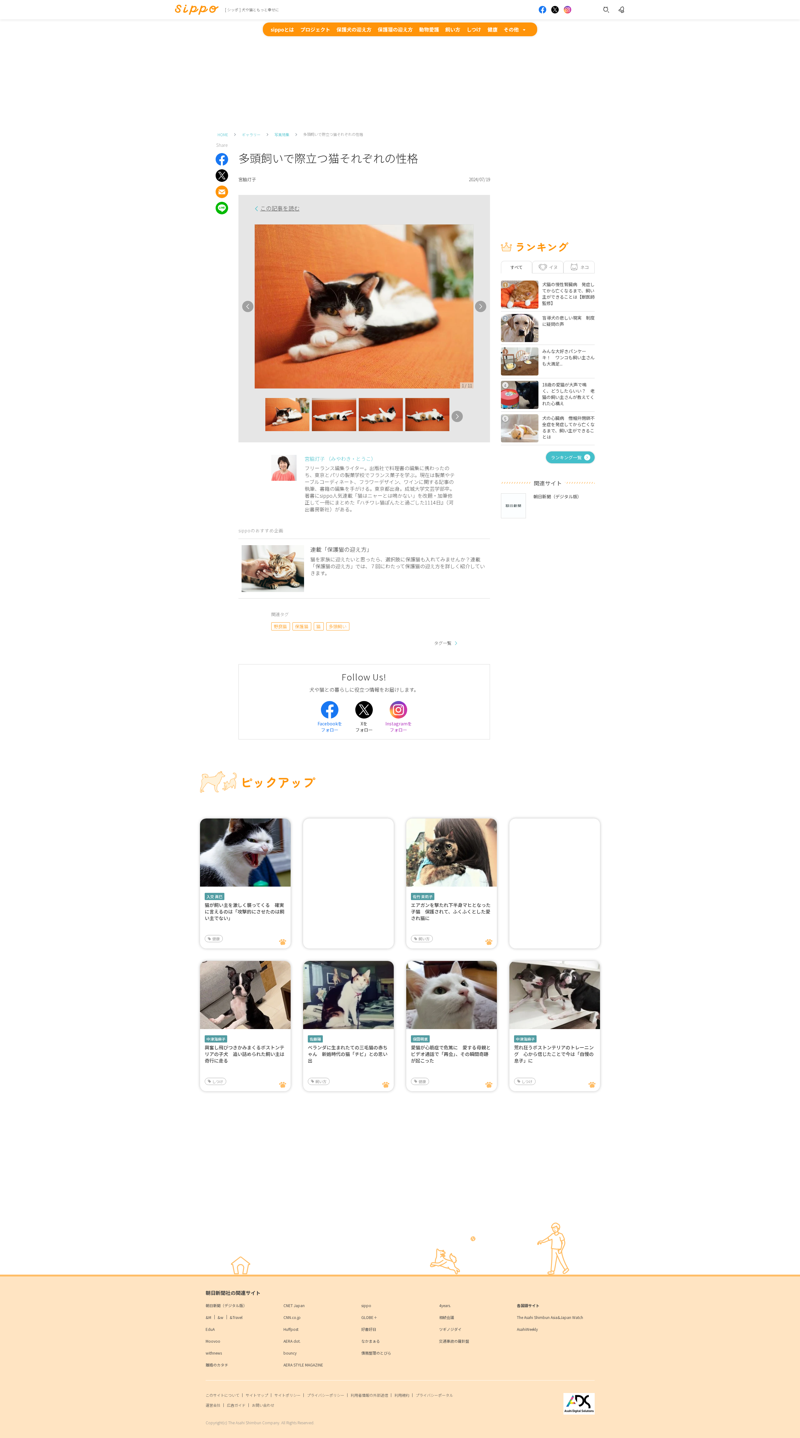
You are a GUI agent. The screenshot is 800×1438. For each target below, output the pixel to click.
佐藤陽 (315, 1039)
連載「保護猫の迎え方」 (341, 549)
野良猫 (280, 626)
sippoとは (282, 29)
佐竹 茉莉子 (422, 896)
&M (208, 1317)
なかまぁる (370, 1341)
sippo (366, 1305)
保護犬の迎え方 (354, 29)
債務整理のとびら (376, 1353)
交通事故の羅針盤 (454, 1341)
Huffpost (290, 1329)
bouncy (290, 1353)
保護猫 (301, 626)
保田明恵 (420, 1039)
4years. (445, 1305)
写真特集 (281, 134)
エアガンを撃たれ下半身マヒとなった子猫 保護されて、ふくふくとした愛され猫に (451, 911)
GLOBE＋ (369, 1317)
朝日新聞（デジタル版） (226, 1305)
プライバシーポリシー (325, 1395)
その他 (511, 29)
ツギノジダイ (450, 1329)
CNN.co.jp (292, 1317)
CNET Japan (294, 1305)
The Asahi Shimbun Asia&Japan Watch (550, 1317)
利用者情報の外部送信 (369, 1395)
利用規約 (401, 1395)
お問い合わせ (263, 1405)
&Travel (236, 1317)
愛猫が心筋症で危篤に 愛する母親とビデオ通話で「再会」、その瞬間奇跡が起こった (451, 1054)
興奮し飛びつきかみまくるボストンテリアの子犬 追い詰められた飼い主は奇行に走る (244, 1054)
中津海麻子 (216, 1039)
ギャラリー (251, 134)
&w (220, 1317)
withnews (214, 1353)
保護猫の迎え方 (395, 29)
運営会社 (213, 1405)
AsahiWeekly (527, 1329)
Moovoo (213, 1341)
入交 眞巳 (214, 896)
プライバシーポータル (434, 1395)
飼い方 (452, 29)
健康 (493, 29)
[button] (259, 416)
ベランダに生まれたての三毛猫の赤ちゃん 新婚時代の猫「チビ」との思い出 (348, 1054)
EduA (210, 1329)
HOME (223, 134)
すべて (516, 267)
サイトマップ (257, 1395)
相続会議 (446, 1317)
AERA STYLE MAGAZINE (303, 1364)
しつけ (474, 29)
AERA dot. (292, 1341)
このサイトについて (222, 1395)
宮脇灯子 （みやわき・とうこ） (340, 458)
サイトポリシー (287, 1395)
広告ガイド (236, 1405)
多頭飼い (338, 626)
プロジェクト (315, 29)
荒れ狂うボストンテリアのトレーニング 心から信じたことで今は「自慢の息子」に (554, 1054)
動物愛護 (429, 29)
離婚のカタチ (217, 1364)
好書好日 (368, 1329)
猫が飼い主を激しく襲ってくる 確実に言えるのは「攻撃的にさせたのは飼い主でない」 (244, 911)
